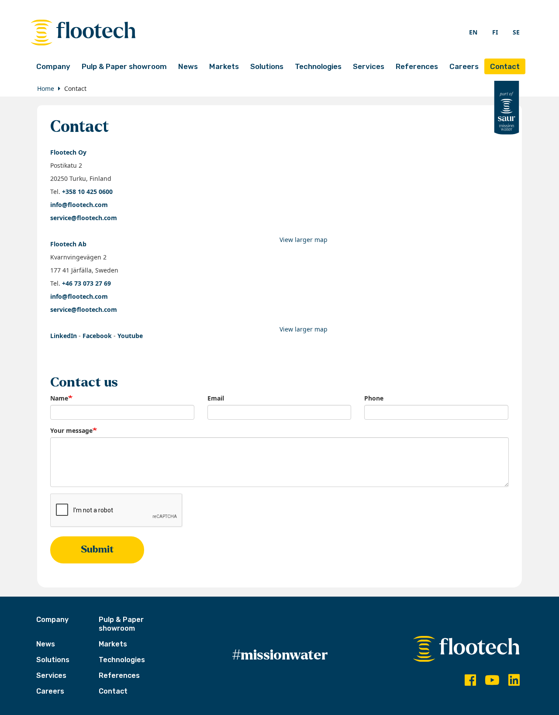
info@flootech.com (79, 204)
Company (53, 66)
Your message (71, 430)
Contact (505, 66)
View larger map (304, 239)
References (417, 66)
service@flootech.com (83, 218)
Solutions (266, 66)
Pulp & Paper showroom (124, 66)
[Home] (155, 32)
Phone (373, 398)
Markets (224, 66)
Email (215, 398)
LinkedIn (63, 336)
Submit (97, 549)
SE (516, 32)
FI (495, 32)
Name (59, 398)
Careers (464, 66)
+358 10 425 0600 (87, 191)
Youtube (130, 336)
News (188, 66)
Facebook (97, 336)
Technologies (318, 66)
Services (368, 66)
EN (473, 32)
